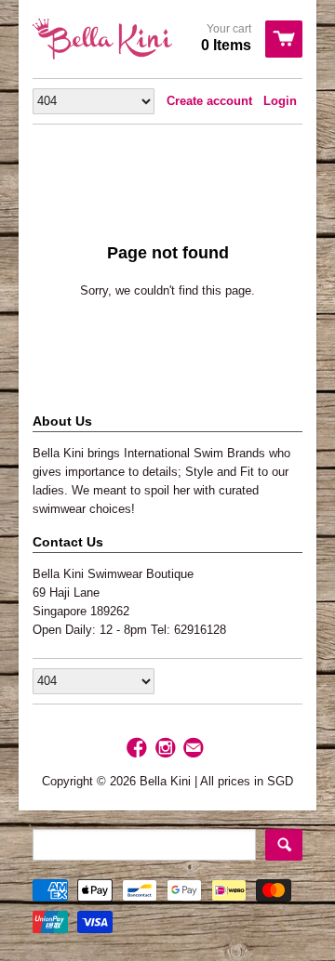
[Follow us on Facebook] (139, 748)
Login (280, 101)
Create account (209, 101)
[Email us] (195, 748)
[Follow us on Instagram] (167, 748)
